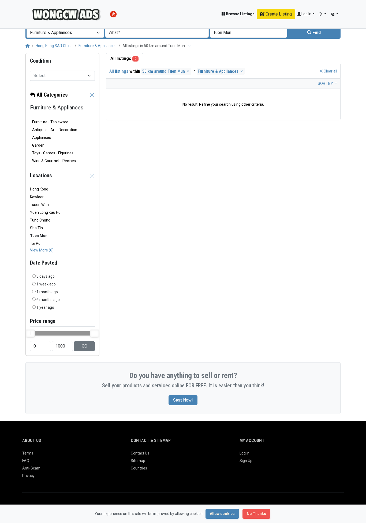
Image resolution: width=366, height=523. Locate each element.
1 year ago (45, 307)
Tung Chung (40, 220)
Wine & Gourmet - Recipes (54, 161)
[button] (323, 14)
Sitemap (138, 461)
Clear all (330, 71)
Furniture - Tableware (50, 122)
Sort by (326, 83)
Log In (244, 453)
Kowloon (37, 197)
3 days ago (45, 276)
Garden (38, 145)
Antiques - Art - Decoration (54, 130)
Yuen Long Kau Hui (45, 212)
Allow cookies (222, 513)
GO (84, 346)
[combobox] (65, 33)
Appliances (41, 137)
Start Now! (183, 400)
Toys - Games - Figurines (52, 153)
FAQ (25, 461)
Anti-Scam (31, 468)
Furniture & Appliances (98, 46)
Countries (139, 468)
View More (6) (42, 250)
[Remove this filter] (92, 94)
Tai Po (35, 243)
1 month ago (47, 292)
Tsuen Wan (39, 205)
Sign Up (246, 461)
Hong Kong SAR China (54, 46)
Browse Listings (240, 14)
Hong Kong (39, 189)
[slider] (30, 333)
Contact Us (140, 453)
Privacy (28, 476)
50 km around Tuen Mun (164, 71)
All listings (123, 58)
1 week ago (46, 284)
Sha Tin (36, 228)
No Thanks (256, 513)
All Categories (51, 94)
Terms (27, 453)
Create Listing (278, 14)
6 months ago (48, 299)
